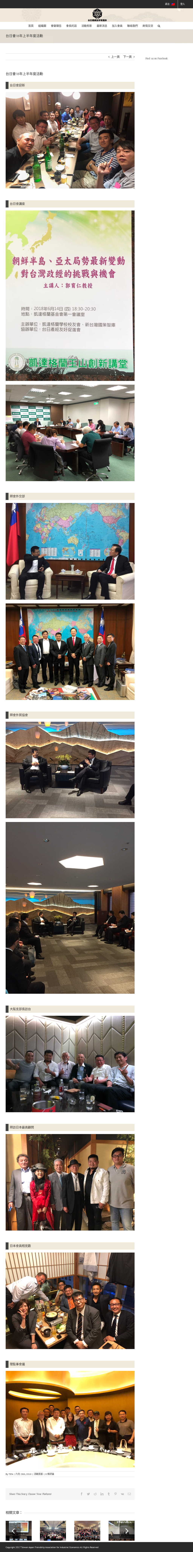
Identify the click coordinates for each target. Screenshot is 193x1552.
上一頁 (115, 56)
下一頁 (127, 56)
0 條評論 (49, 1474)
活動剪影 (38, 1474)
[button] (159, 25)
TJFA (11, 1474)
